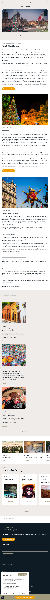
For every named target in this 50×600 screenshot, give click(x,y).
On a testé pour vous (44, 476)
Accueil (3, 35)
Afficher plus (25, 431)
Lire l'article (10, 501)
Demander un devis (7, 88)
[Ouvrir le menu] (2, 2)
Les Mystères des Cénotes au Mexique (10, 480)
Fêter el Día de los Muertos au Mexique (28, 480)
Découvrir (4, 341)
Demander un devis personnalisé (24, 597)
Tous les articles (25, 511)
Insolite (5, 476)
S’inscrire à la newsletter (8, 554)
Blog (8, 35)
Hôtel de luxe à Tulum (7, 457)
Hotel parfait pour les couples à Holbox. (33, 457)
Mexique (4, 455)
